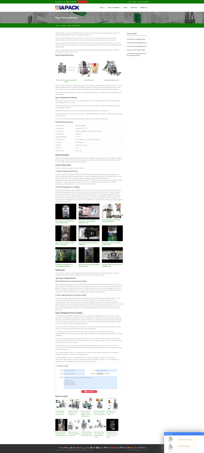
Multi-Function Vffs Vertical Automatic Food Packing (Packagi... (111, 220)
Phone (61, 373)
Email (94, 370)
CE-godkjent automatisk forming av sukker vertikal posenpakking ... (64, 265)
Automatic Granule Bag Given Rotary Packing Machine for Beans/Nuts (99, 412)
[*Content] (60, 388)
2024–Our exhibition (143, 1)
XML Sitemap (145, 450)
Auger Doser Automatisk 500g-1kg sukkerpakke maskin (87, 221)
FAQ (129, 1)
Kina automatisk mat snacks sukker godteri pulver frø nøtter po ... (89, 265)
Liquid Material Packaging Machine (136, 39)
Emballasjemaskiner (113, 7)
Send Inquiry (90, 391)
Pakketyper (134, 7)
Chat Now (183, 449)
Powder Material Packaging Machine (137, 43)
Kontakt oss (143, 7)
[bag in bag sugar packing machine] (111, 79)
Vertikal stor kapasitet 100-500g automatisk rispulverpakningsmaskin (61, 433)
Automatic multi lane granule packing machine (111, 412)
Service (134, 1)
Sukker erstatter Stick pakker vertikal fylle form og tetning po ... (64, 243)
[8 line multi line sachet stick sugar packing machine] (66, 79)
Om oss (102, 7)
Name (61, 370)
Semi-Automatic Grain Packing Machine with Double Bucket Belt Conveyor (99, 434)
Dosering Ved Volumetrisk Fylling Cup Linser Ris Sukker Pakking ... (64, 221)
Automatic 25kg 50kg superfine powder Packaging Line (73, 412)
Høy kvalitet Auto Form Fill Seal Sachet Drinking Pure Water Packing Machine (112, 434)
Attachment (93, 373)
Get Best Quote (83, 2)
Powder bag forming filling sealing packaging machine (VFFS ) (74, 433)
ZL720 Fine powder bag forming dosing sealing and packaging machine (86, 433)
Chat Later (191, 449)
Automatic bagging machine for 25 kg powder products (59, 412)
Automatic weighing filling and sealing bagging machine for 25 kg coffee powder (86, 413)
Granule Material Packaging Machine (136, 46)
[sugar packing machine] (89, 79)
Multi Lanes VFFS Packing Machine (136, 50)
